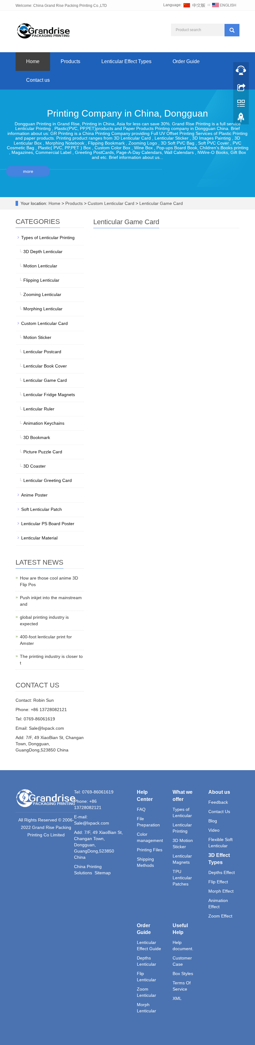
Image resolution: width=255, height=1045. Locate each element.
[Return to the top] (241, 119)
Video (214, 830)
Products (70, 61)
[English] (224, 5)
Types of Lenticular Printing (48, 237)
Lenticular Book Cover (45, 365)
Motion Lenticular (40, 265)
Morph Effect (221, 891)
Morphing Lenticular (43, 308)
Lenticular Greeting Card (47, 480)
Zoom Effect (220, 915)
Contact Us (219, 811)
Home (32, 61)
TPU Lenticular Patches (182, 877)
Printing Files (149, 849)
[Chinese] (195, 5)
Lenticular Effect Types (126, 61)
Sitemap (103, 872)
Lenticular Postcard (42, 351)
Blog (212, 820)
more (28, 171)
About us (219, 792)
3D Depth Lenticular (43, 251)
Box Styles (183, 973)
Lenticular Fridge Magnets (49, 394)
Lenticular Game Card (160, 203)
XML (177, 998)
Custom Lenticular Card (111, 203)
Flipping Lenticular (41, 280)
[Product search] (232, 30)
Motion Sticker (37, 337)
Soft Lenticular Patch (41, 509)
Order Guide (186, 61)
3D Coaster (34, 466)
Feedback (218, 802)
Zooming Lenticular (42, 294)
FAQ (141, 809)
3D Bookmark (36, 437)
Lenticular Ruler (38, 408)
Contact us (38, 80)
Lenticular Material (39, 537)
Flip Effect (218, 881)
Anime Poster (34, 494)
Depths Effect (221, 872)
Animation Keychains (43, 423)
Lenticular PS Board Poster (47, 523)
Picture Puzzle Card (42, 451)
